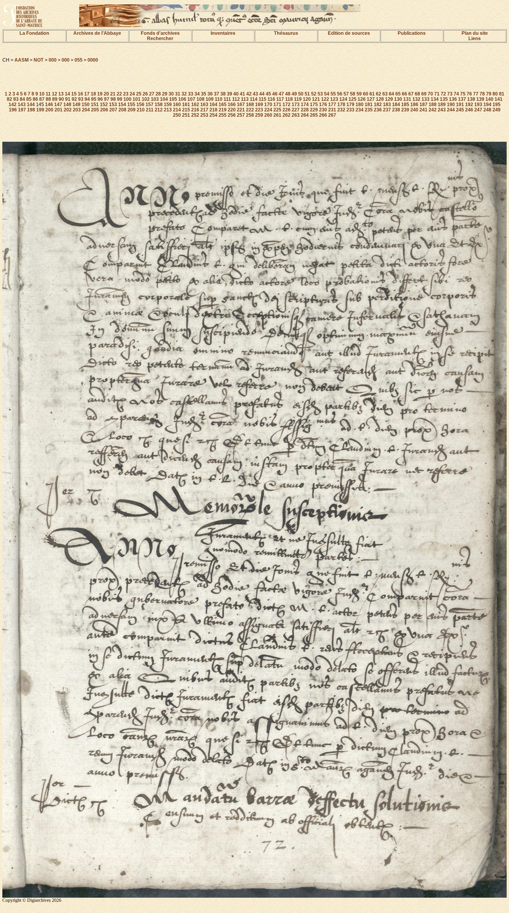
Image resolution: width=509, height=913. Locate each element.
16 (80, 93)
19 (100, 93)
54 (326, 93)
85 (29, 99)
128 (380, 99)
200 (49, 109)
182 (378, 104)
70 (430, 93)
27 (151, 93)
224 (268, 109)
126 (362, 99)
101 (137, 99)
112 (236, 99)
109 (210, 99)
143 (22, 104)
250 (177, 115)
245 (460, 109)
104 (164, 99)
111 (227, 99)
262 (286, 115)
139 (480, 99)
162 (195, 104)
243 (442, 109)
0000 (92, 59)
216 (195, 109)
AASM (21, 59)
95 (93, 99)
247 (478, 109)
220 (232, 109)
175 (314, 104)
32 (184, 93)
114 (253, 99)
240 (414, 109)
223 (259, 109)
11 (48, 93)
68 (417, 93)
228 (305, 109)
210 (141, 109)
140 (489, 99)
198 (31, 109)
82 (9, 99)
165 (223, 104)
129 (389, 99)
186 (414, 104)
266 (323, 115)
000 (53, 59)
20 (106, 93)
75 (462, 93)
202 (68, 109)
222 (250, 109)
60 (365, 93)
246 (469, 109)
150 (86, 104)
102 (146, 99)
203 (77, 109)
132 (416, 99)
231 (332, 109)
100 (127, 99)
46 (274, 93)
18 (93, 93)
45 (268, 93)
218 (213, 109)
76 (469, 93)
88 (48, 99)
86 (35, 99)
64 (391, 93)
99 (119, 99)
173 (296, 104)
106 (182, 99)
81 (501, 93)
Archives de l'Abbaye (97, 33)
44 (262, 93)
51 (307, 93)
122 (325, 99)
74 (456, 93)
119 (298, 99)
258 (250, 115)
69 (424, 93)
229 (314, 109)
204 (86, 109)
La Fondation (34, 33)
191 (460, 104)
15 (74, 93)
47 (281, 93)
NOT (39, 59)
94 (87, 99)
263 (296, 115)
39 (229, 93)
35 (203, 93)
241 (423, 109)
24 (132, 93)
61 (372, 93)
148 (67, 104)
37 (216, 93)
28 (158, 93)
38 (223, 93)
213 (168, 109)
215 (186, 109)
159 (168, 104)
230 (323, 109)
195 (496, 104)
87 (41, 99)
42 (249, 93)
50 (300, 93)
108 (200, 99)
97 (106, 99)
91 (67, 99)
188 (433, 104)
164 (213, 104)
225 (277, 109)
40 (236, 93)
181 (369, 104)
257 (241, 115)
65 (398, 93)
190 (451, 104)
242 (433, 109)
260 (268, 115)
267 (332, 115)
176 (323, 104)
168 (250, 104)
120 (307, 99)
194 (487, 104)
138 (471, 99)
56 (339, 93)
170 (268, 104)
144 (31, 104)
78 (482, 93)
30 (171, 93)
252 (195, 115)
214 (177, 109)
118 (289, 99)
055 (78, 59)
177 (332, 104)
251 (186, 115)
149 (76, 104)
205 (95, 109)
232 (341, 109)
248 (487, 109)
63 (385, 93)
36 (210, 93)
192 (469, 104)
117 (280, 99)
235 (369, 109)
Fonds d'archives (160, 33)
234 (359, 109)
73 (449, 93)
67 (411, 93)
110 (218, 99)
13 (61, 93)
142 (12, 104)
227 (296, 109)
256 (232, 115)
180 (359, 104)
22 (119, 93)
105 (173, 99)
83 (16, 99)
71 (436, 93)
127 (371, 99)
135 (444, 99)
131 (407, 99)
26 (145, 93)
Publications (412, 33)
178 (341, 104)
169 (259, 104)
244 (451, 109)
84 (22, 99)
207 (113, 109)
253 (204, 115)
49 (294, 93)
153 (113, 104)
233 (350, 109)
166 (232, 104)
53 (320, 93)
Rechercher (160, 38)
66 (404, 93)
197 (22, 109)
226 (286, 109)
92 (74, 99)
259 (259, 115)
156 (140, 104)
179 (350, 104)
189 (442, 104)
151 (95, 104)
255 (223, 115)
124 (343, 99)
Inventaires (223, 33)
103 (155, 99)
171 (277, 104)
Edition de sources (349, 33)
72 (443, 93)
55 (333, 93)
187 (423, 104)
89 (54, 99)
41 (242, 93)
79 (488, 93)
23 (125, 93)
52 (313, 93)
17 (87, 93)
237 (387, 109)
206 (104, 109)
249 (496, 109)
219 (223, 109)
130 (398, 99)
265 (314, 115)
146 (49, 104)
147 (58, 104)
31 (177, 93)
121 (316, 99)
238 (396, 109)
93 (80, 99)
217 (204, 109)
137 (462, 99)
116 (271, 99)
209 (131, 109)
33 (190, 93)
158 (159, 104)
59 (359, 93)
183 (387, 104)
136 (453, 99)
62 (378, 93)
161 (186, 104)
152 (104, 104)
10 (41, 93)
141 (499, 99)
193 (478, 104)
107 (191, 99)
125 (352, 99)
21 (112, 93)
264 (305, 115)
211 (149, 109)
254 (213, 115)
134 (435, 99)
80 (495, 93)
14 (67, 93)
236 (378, 109)
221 (241, 109)
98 (113, 99)
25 (138, 93)
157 (149, 104)
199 (40, 109)
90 (61, 99)
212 (159, 109)
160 (177, 104)
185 (405, 104)
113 (245, 99)
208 (122, 109)
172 (286, 104)
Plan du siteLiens (475, 36)
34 (197, 93)
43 (255, 93)
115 (262, 99)
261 (277, 115)
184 (396, 104)
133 (425, 99)
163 (204, 104)
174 (305, 104)
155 (131, 104)
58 (352, 93)
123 (334, 99)
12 (54, 93)
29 (164, 93)
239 (405, 109)
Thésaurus (286, 33)
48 (287, 93)
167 (241, 104)
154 (122, 104)
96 (100, 99)
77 (475, 93)
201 (58, 109)
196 (13, 109)
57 (346, 93)
